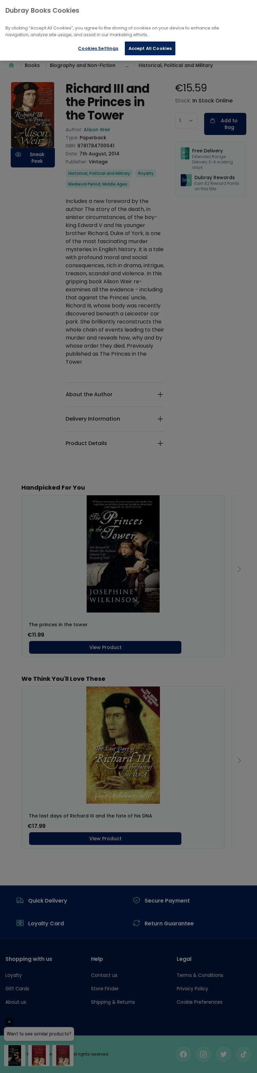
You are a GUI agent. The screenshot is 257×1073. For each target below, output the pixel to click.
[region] (128, 30)
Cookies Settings (98, 48)
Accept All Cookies (150, 48)
